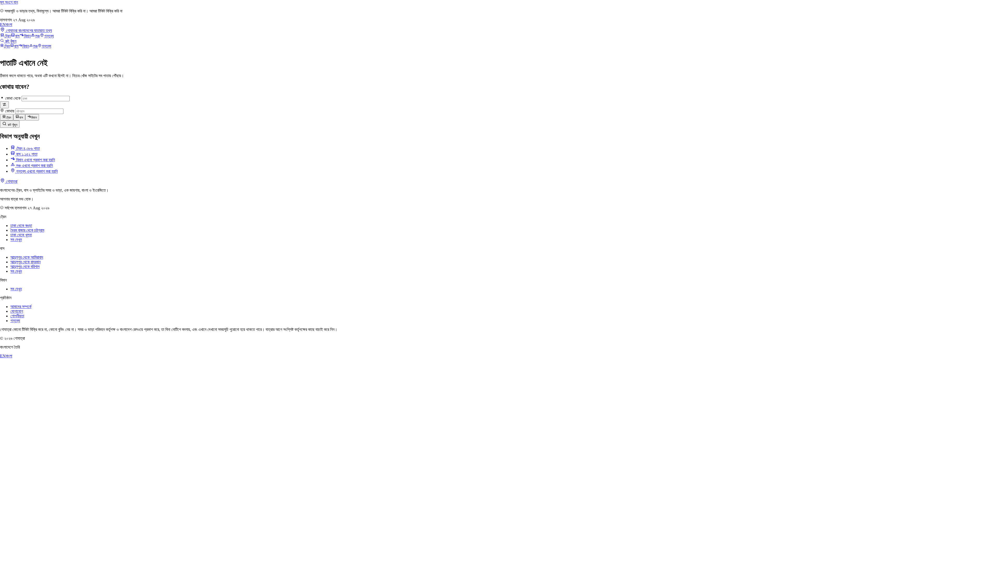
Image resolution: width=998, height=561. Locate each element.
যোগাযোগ (16, 311)
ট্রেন (7, 36)
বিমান (27, 36)
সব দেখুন (16, 239)
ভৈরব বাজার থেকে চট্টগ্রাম (27, 230)
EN (3, 24)
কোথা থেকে (13, 98)
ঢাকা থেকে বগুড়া (21, 225)
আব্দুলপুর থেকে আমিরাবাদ (26, 257)
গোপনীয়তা (17, 316)
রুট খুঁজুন (12, 125)
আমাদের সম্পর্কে (20, 306)
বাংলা (9, 24)
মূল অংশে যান (9, 2)
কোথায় (9, 111)
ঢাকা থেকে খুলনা (21, 235)
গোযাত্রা (11, 181)
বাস (17, 36)
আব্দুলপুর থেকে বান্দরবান (25, 262)
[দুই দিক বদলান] (4, 104)
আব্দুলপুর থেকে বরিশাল (25, 266)
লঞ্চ (37, 36)
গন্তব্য (49, 36)
